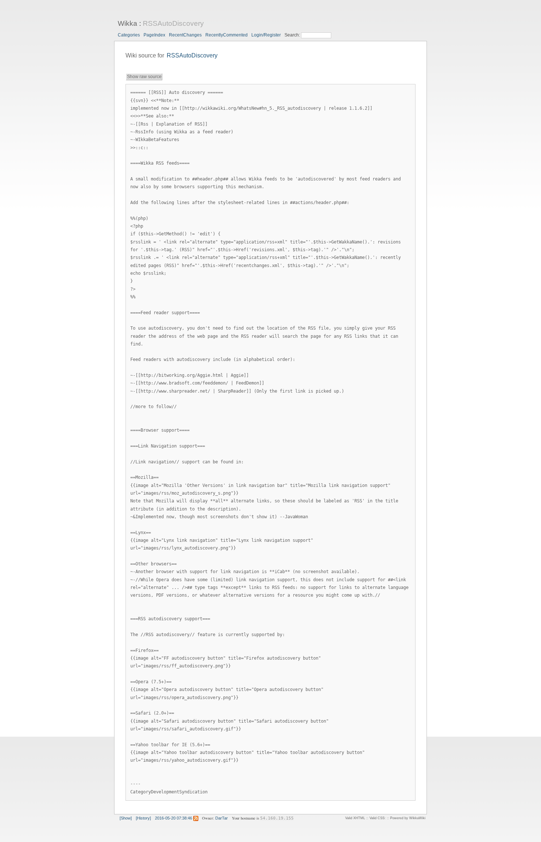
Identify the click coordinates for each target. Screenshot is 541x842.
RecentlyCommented (226, 35)
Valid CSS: (377, 818)
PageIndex (154, 35)
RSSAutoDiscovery (173, 23)
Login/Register (266, 35)
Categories (129, 35)
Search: (292, 35)
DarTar (221, 818)
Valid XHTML (355, 818)
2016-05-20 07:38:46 (173, 818)
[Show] (126, 818)
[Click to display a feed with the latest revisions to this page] (195, 818)
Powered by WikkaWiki (407, 818)
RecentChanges (185, 35)
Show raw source (144, 76)
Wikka (127, 23)
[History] (143, 818)
